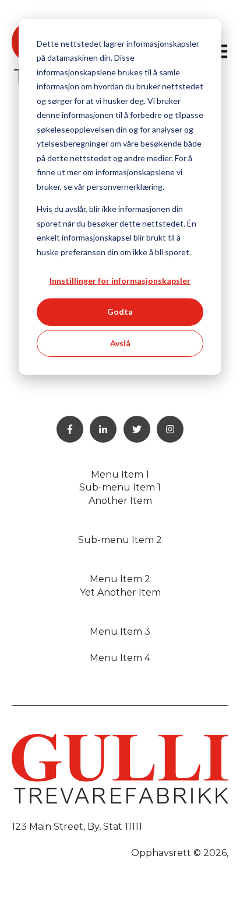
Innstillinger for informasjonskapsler (120, 281)
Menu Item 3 (120, 631)
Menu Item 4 (120, 657)
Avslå (120, 343)
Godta (120, 311)
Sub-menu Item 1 (120, 487)
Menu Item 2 (120, 579)
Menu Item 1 (120, 474)
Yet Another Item (120, 592)
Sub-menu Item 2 (120, 539)
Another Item (120, 500)
